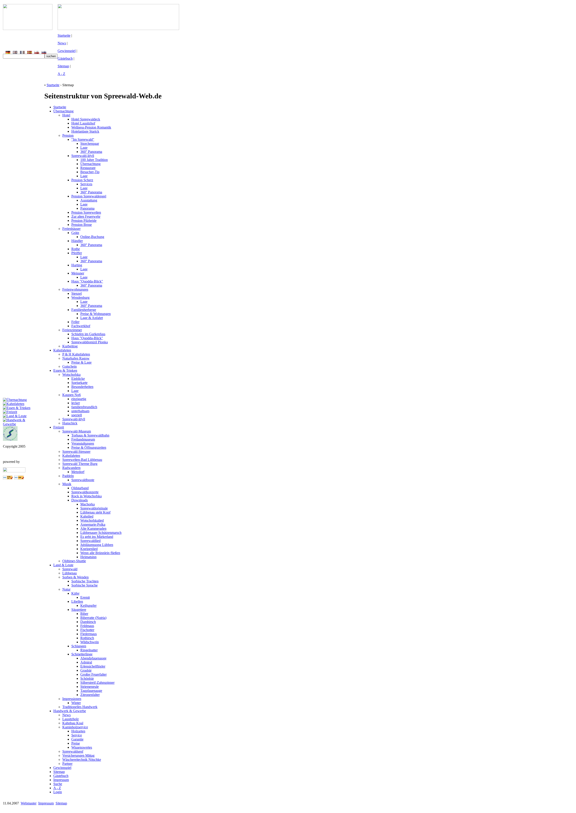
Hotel (66, 115)
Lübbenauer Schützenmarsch (101, 532)
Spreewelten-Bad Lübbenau (82, 460)
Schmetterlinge (81, 654)
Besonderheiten (82, 387)
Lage (84, 147)
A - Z (61, 74)
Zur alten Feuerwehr (85, 216)
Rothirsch (87, 638)
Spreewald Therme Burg (79, 464)
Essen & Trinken (65, 370)
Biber (84, 614)
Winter (76, 703)
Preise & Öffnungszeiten (88, 447)
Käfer (75, 593)
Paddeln (68, 476)
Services (86, 184)
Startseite (64, 35)
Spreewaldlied (90, 541)
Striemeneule (89, 686)
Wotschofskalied (92, 520)
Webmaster (28, 803)
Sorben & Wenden (75, 577)
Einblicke (78, 378)
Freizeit (58, 427)
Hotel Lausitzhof (83, 123)
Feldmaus (87, 626)
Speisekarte (79, 383)
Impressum (61, 780)
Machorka (87, 504)
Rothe (75, 249)
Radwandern (71, 468)
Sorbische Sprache (84, 585)
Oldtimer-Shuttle (74, 561)
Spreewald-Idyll (82, 156)
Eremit (85, 597)
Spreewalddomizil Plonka (89, 342)
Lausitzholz (70, 719)
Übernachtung (63, 111)
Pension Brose (81, 224)
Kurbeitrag (70, 346)
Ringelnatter (89, 650)
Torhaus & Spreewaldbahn (90, 435)
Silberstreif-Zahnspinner (97, 682)
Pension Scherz (82, 180)
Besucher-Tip (89, 172)
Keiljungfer (88, 605)
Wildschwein (89, 642)
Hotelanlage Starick (85, 131)
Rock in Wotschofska (86, 496)
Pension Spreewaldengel (88, 196)
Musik (66, 484)
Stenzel (76, 293)
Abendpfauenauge (93, 658)
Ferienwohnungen (75, 289)
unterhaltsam (80, 411)
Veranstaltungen (82, 443)
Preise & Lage (81, 362)
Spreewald (69, 569)
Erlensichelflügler (92, 666)
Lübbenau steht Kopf (95, 512)
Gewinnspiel (67, 51)
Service (76, 735)
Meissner (77, 273)
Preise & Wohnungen (95, 314)
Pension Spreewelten (86, 212)
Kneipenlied (89, 549)
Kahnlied (86, 516)
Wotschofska (71, 374)
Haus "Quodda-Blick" (87, 281)
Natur (66, 589)
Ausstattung (88, 200)
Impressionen (71, 699)
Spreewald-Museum (76, 431)
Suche (57, 784)
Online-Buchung (92, 237)
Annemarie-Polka (92, 524)
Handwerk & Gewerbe (69, 711)
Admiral (86, 662)
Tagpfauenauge (91, 691)
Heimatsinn (88, 557)
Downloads (79, 500)
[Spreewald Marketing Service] (10, 440)
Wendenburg (80, 297)
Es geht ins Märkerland (96, 537)
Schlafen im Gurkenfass (88, 334)
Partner (67, 763)
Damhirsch (88, 622)
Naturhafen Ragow (76, 358)
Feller (75, 322)
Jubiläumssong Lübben (96, 545)
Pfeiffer (76, 253)
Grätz (75, 233)
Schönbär (87, 678)
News (62, 43)
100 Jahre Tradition (94, 160)
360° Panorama (91, 152)
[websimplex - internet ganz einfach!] (14, 471)
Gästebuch (65, 58)
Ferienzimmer (72, 330)
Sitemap (63, 66)
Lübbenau (69, 573)
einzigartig (78, 399)
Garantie (77, 739)
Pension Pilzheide (84, 220)
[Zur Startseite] (27, 29)
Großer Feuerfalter (93, 674)
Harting (76, 265)
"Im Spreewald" (82, 139)
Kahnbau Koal (72, 723)
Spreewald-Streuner (76, 451)
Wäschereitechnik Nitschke (81, 759)
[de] (7, 52)
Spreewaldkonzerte (85, 492)
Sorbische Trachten (85, 581)
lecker (75, 403)
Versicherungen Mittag (78, 755)
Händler (77, 241)
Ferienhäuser (71, 229)
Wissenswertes (81, 747)
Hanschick (69, 423)
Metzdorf (77, 472)
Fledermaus (88, 634)
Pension (68, 135)
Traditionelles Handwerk (79, 707)
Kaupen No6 (71, 395)
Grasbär (86, 670)
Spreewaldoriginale (94, 508)
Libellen (77, 601)
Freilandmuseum (83, 439)
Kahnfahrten (62, 350)
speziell (76, 415)
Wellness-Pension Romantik (91, 127)
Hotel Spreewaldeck (85, 119)
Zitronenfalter (90, 695)
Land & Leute (63, 565)
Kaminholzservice (75, 727)
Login (57, 792)
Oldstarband (80, 488)
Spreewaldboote (82, 480)
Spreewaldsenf (72, 751)
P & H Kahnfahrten (76, 354)
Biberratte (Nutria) (93, 618)
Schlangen (78, 646)
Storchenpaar (89, 143)
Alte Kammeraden (93, 528)
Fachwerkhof (80, 326)
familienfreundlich (84, 407)
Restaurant (87, 168)
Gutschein (69, 366)
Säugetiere (78, 609)
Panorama (87, 208)
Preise (75, 743)
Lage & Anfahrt (91, 318)
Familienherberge (83, 310)
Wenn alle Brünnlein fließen (100, 553)
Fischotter (87, 630)
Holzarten (78, 731)
